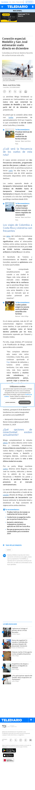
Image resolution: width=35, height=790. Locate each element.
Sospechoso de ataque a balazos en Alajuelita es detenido (20, 666)
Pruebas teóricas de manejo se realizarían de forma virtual (23, 135)
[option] (17, 71)
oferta (5, 443)
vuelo (11, 170)
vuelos (5, 469)
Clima (13, 2)
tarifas (11, 117)
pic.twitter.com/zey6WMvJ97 (13, 415)
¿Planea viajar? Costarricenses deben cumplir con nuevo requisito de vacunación (23, 210)
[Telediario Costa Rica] (17, 6)
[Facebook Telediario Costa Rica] (10, 740)
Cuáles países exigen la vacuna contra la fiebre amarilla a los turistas (22, 309)
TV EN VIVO (30, 2)
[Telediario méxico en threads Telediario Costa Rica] (25, 740)
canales (6, 495)
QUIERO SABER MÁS (10, 402)
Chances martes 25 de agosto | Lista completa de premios (22, 653)
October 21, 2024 (9, 424)
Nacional (17, 10)
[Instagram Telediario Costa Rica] (20, 740)
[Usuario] (33, 6)
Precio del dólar (20, 2)
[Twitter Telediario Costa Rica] (15, 740)
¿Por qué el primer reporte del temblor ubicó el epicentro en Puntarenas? (22, 678)
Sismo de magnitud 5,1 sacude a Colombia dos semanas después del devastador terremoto (19, 643)
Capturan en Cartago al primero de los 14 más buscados (19, 630)
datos (8, 236)
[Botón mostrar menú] (2, 7)
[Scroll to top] (31, 720)
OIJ (10, 2)
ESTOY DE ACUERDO (25, 402)
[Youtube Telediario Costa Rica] (30, 740)
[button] (4, 91)
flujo (8, 362)
